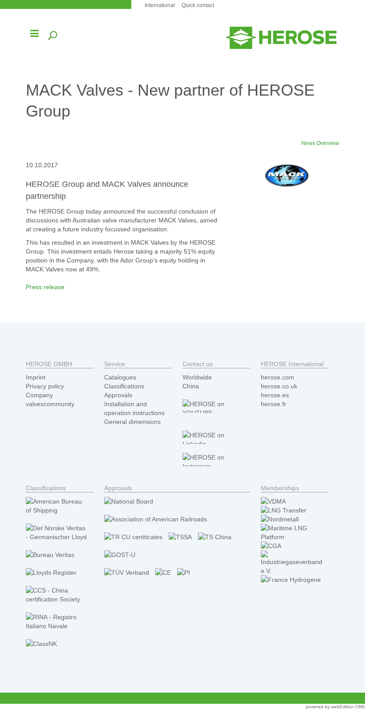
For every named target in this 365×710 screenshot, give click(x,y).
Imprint (35, 377)
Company (39, 395)
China (190, 386)
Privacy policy (45, 386)
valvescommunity (50, 403)
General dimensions (132, 421)
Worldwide (197, 377)
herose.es (275, 395)
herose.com (277, 377)
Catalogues (120, 377)
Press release (45, 286)
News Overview (320, 143)
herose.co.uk (279, 386)
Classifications (124, 386)
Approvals (118, 395)
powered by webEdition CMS (335, 706)
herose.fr (273, 403)
